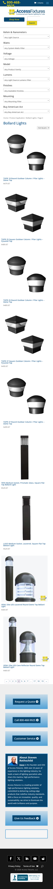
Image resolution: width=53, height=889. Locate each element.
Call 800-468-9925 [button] (25, 720)
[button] (47, 3)
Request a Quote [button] (25, 701)
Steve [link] (21, 765)
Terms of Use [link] (29, 866)
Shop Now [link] (14, 19)
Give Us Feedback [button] (24, 818)
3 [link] (15, 681)
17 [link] (34, 681)
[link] (38, 3)
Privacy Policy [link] (14, 866)
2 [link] (12, 681)
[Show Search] (42, 866)
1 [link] (9, 681)
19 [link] (42, 681)
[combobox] (26, 36)
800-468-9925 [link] (13, 4)
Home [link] (5, 118)
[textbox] (26, 37)
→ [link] (46, 681)
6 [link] (24, 681)
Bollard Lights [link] (31, 118)
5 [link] (21, 681)
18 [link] (38, 681)
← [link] (6, 681)
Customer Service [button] (24, 738)
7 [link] (27, 681)
